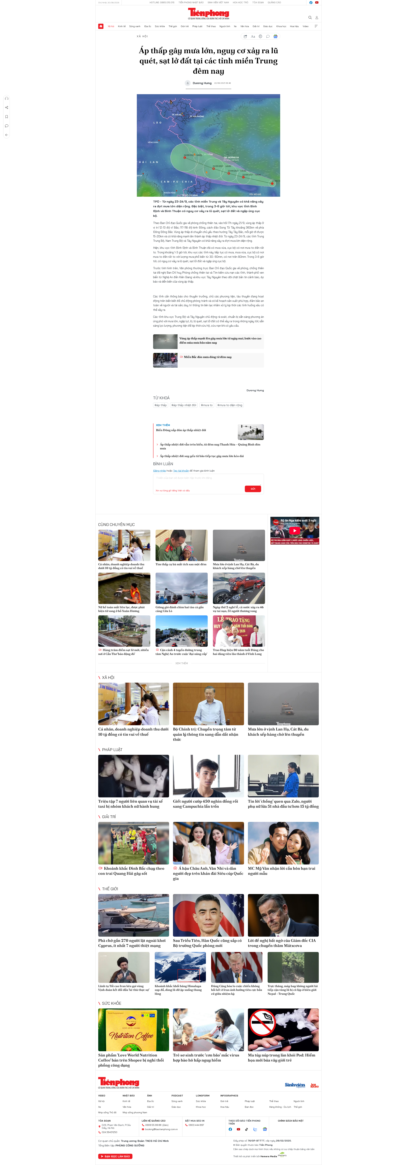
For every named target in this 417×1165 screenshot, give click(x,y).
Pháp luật (197, 26)
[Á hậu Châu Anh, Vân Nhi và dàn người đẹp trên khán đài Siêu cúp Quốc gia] (208, 843)
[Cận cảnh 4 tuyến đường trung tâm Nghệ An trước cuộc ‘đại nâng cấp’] (182, 631)
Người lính (225, 26)
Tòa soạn (258, 2)
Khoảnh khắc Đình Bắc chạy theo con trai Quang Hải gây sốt (131, 871)
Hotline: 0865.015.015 (162, 2)
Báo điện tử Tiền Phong (208, 14)
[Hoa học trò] (314, 1086)
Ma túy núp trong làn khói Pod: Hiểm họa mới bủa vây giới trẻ (281, 1058)
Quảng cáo (274, 2)
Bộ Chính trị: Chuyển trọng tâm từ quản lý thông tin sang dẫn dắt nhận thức (205, 734)
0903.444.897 (196, 1125)
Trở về (6, 135)
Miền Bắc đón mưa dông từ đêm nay (207, 357)
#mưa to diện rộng (229, 405)
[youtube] (317, 2)
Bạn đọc (249, 1106)
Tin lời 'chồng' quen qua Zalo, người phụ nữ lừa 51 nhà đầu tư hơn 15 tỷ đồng (283, 804)
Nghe (6, 98)
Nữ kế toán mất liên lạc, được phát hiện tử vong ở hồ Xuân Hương (121, 609)
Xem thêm (316, 26)
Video (306, 26)
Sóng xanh (134, 26)
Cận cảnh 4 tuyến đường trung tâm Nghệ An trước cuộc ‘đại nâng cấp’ (181, 652)
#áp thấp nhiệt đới (184, 405)
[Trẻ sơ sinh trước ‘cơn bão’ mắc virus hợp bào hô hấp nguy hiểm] (208, 1029)
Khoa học (281, 26)
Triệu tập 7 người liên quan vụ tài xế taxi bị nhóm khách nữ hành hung (130, 804)
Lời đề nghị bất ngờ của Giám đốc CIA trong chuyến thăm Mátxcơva (282, 943)
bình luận (268, 36)
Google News (275, 36)
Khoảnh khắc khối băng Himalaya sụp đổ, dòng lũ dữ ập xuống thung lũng (178, 990)
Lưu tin (6, 116)
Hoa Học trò (240, 2)
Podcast (177, 1095)
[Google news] (266, 1129)
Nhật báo (129, 1095)
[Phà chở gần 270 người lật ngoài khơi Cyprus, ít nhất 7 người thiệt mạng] (133, 915)
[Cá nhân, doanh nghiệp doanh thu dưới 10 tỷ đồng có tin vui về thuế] (124, 545)
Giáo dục (268, 26)
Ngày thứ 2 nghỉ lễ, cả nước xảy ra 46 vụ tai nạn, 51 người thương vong (238, 609)
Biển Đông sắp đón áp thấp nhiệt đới (181, 430)
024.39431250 (109, 1132)
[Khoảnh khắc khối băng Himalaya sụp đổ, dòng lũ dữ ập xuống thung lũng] (180, 967)
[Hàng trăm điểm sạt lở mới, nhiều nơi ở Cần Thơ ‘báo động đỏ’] (124, 631)
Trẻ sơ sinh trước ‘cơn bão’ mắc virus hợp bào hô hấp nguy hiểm (206, 1058)
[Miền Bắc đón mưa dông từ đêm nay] (165, 360)
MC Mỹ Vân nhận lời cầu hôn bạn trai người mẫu (281, 871)
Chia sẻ (6, 107)
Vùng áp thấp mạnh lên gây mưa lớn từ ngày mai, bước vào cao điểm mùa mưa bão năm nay (220, 340)
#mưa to (207, 405)
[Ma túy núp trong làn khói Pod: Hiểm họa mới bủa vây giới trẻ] (283, 1029)
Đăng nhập (159, 470)
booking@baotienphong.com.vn (161, 1129)
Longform (202, 1095)
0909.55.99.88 (153, 1125)
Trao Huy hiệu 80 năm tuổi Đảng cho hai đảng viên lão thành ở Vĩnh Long (238, 652)
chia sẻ (245, 36)
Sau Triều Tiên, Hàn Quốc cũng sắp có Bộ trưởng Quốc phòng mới (207, 943)
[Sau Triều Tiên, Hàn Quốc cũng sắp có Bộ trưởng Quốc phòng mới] (208, 915)
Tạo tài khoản (181, 470)
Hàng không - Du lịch (280, 1106)
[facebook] (311, 2)
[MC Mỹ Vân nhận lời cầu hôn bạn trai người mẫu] (283, 843)
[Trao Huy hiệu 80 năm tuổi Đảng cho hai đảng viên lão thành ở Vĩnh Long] (239, 631)
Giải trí (256, 26)
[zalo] (257, 1129)
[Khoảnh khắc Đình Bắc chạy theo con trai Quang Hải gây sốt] (133, 843)
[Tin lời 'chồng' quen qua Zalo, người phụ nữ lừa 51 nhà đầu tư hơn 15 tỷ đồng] (283, 776)
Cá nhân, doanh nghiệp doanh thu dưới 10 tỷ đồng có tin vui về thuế (121, 566)
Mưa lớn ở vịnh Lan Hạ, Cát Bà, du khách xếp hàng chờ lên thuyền (236, 566)
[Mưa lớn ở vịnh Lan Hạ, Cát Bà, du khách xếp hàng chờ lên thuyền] (239, 545)
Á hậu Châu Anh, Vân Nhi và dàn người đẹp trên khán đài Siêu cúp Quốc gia (208, 873)
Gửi (253, 488)
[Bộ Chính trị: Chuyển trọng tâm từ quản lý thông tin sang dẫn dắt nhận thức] (208, 704)
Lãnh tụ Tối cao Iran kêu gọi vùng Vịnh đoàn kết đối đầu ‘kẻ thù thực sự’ (123, 988)
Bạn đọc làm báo (117, 1156)
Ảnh (149, 1095)
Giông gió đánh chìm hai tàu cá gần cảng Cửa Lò (180, 609)
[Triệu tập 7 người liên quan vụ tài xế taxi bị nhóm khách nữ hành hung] (133, 776)
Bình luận (6, 126)
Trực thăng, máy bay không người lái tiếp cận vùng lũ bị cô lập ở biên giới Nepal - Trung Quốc (293, 990)
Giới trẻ (185, 26)
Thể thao (211, 26)
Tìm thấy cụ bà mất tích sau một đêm (181, 564)
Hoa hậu (294, 26)
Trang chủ (100, 26)
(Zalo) (165, 1125)
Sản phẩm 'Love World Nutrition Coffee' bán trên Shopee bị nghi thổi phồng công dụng (131, 1060)
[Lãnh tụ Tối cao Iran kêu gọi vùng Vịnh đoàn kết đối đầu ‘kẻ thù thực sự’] (124, 967)
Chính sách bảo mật (291, 1120)
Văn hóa (244, 26)
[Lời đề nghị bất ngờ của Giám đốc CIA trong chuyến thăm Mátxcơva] (283, 915)
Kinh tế (122, 26)
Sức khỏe (160, 26)
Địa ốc (147, 26)
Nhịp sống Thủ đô (107, 1112)
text (253, 36)
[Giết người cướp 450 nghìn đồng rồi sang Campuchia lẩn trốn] (208, 776)
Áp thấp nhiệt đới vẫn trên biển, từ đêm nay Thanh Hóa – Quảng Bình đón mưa (210, 446)
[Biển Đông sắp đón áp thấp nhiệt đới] (251, 432)
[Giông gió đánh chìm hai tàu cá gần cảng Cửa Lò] (182, 588)
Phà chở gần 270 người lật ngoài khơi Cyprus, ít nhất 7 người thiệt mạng (132, 943)
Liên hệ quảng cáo (153, 1120)
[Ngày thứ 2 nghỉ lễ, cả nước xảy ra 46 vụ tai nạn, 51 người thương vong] (239, 588)
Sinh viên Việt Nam (218, 2)
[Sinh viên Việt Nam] (295, 1086)
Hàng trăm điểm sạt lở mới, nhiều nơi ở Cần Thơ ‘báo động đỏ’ (123, 652)
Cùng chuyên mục (116, 524)
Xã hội (111, 26)
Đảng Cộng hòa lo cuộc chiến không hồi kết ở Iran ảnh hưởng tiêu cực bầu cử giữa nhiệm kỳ (236, 990)
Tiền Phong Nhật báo (191, 2)
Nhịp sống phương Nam (135, 1112)
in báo (260, 36)
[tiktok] (248, 1129)
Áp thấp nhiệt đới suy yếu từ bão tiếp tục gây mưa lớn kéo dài (202, 456)
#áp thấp (161, 405)
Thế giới (173, 26)
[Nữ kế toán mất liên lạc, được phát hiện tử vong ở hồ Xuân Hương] (124, 588)
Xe (235, 26)
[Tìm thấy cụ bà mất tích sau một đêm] (182, 545)
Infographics (229, 1095)
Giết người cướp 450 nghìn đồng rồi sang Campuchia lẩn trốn (205, 804)
